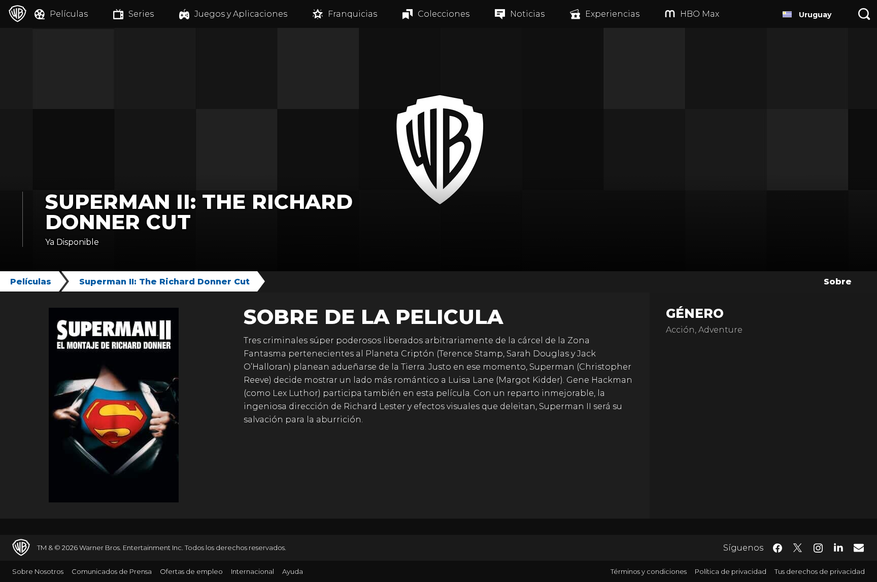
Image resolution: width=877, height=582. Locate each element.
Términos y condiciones (649, 571)
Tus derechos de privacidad (819, 571)
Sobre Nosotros (37, 571)
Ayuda (292, 571)
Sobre (838, 281)
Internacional (252, 571)
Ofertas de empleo (191, 571)
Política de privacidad (730, 571)
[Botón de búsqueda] (864, 14)
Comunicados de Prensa (112, 571)
